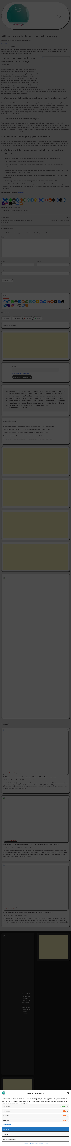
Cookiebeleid (26, 1143)
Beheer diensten (7, 1124)
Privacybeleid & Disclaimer (36, 1143)
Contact (46, 1143)
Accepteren (6, 1129)
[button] (68, 1093)
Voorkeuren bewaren (9, 1139)
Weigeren (6, 1134)
